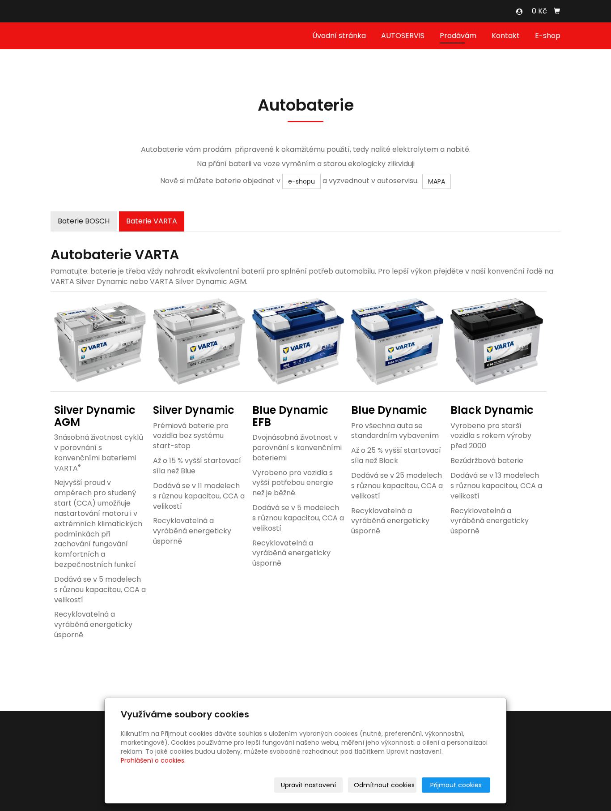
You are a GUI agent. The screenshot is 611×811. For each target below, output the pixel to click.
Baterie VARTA (151, 221)
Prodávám (458, 35)
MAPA (436, 181)
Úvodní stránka (339, 35)
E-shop (547, 35)
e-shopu (301, 181)
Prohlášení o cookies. (153, 760)
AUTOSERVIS (402, 35)
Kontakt (506, 35)
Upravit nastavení (308, 785)
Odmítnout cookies (384, 785)
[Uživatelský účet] (519, 12)
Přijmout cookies (456, 785)
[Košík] (556, 11)
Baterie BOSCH (84, 221)
